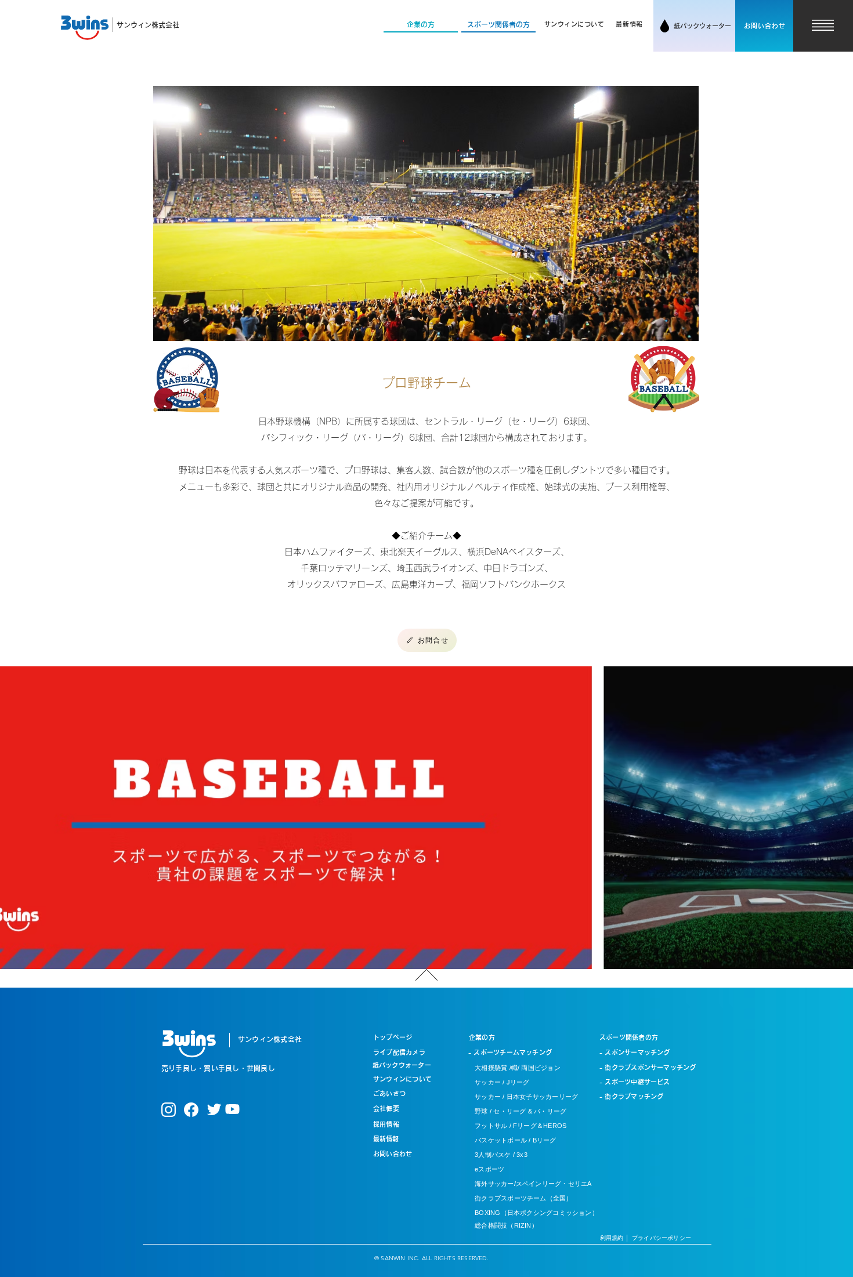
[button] (574, 24)
